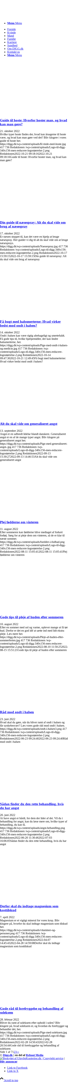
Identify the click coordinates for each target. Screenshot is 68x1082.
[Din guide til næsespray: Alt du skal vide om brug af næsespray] (34, 215)
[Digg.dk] (27, 17)
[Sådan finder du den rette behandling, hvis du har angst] (34, 797)
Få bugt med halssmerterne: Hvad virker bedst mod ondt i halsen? (30, 323)
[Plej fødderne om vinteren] (34, 515)
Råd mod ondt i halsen (17, 712)
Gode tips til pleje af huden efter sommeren (31, 617)
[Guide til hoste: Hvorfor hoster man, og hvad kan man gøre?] (34, 113)
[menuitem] (37, 23)
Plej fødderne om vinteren (19, 522)
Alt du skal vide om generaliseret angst (28, 424)
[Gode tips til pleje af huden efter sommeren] (34, 610)
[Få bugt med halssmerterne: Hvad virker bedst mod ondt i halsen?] (34, 314)
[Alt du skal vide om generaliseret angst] (34, 416)
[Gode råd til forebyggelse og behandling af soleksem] (34, 1001)
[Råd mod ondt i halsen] (34, 705)
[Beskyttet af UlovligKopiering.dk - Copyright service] (31, 1058)
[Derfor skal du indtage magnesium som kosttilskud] (34, 899)
